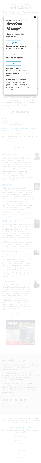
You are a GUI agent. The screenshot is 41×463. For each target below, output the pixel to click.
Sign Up (13, 43)
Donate (13, 54)
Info (13, 63)
